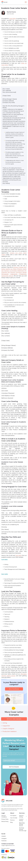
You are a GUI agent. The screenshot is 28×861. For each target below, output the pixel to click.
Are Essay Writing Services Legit (22, 829)
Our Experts (13, 815)
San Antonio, (12, 272)
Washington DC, (22, 270)
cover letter (12, 18)
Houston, (16, 267)
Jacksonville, (5, 276)
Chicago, (21, 267)
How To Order (13, 817)
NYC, (25, 267)
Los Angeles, (13, 270)
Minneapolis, (5, 274)
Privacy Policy (4, 819)
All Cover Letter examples (14, 719)
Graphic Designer (8, 728)
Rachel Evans (11, 12)
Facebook (3, 840)
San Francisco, (5, 270)
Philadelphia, (23, 274)
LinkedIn (3, 836)
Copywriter (6, 726)
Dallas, (3, 269)
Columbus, (19, 272)
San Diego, (13, 269)
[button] (26, 2)
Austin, (25, 269)
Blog (11, 822)
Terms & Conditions (4, 816)
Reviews (12, 820)
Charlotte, (4, 272)
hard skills (18, 555)
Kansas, (25, 272)
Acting (5, 723)
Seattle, (8, 269)
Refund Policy (4, 821)
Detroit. (11, 276)
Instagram (4, 838)
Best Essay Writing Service (22, 824)
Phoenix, (20, 269)
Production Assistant (10, 731)
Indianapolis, (14, 274)
